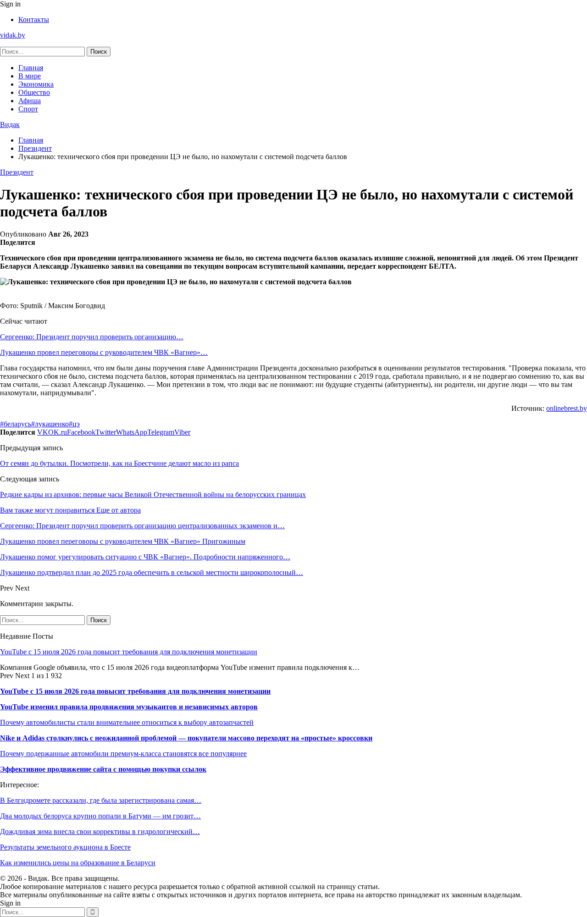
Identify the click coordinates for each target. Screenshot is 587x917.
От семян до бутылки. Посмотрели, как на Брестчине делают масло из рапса (119, 463)
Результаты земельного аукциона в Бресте (65, 847)
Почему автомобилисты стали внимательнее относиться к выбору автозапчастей (127, 722)
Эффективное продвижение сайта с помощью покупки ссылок (103, 769)
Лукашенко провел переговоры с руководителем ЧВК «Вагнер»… (104, 352)
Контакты (33, 19)
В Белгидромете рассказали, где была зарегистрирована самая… (100, 800)
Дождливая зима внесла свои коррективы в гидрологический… (100, 831)
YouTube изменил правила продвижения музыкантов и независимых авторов (129, 707)
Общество (34, 92)
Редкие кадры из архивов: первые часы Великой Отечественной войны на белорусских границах (153, 494)
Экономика (36, 84)
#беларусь (15, 424)
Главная (30, 68)
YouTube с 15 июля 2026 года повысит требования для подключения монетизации (128, 652)
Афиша (29, 101)
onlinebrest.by (566, 408)
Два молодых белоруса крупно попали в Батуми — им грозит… (100, 816)
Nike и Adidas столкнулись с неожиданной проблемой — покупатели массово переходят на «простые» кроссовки (186, 738)
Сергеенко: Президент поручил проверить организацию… (91, 337)
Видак (10, 124)
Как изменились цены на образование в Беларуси (77, 863)
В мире (29, 76)
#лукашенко (50, 424)
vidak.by (12, 35)
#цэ (74, 424)
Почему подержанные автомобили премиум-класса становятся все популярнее (123, 753)
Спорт (28, 109)
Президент (16, 172)
